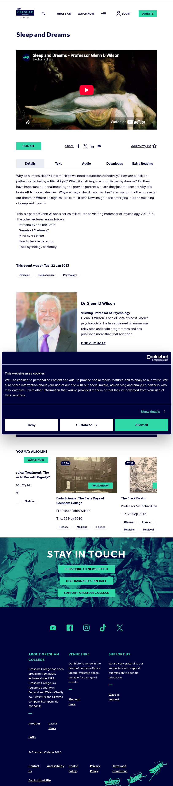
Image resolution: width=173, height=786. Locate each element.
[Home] (25, 13)
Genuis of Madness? (34, 230)
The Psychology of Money (38, 247)
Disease (128, 522)
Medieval (148, 529)
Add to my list (141, 146)
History (63, 526)
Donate (148, 13)
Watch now (86, 13)
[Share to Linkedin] (92, 146)
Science (100, 526)
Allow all (141, 425)
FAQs (32, 737)
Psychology (70, 274)
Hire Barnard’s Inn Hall (86, 581)
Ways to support (114, 697)
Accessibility (55, 766)
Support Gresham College (86, 593)
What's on (64, 13)
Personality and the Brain (37, 225)
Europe (146, 522)
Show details (150, 411)
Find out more (93, 343)
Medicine (24, 274)
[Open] (53, 627)
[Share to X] (85, 146)
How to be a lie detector (36, 241)
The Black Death (133, 498)
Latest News (53, 726)
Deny (31, 425)
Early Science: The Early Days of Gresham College (80, 500)
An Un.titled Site (39, 780)
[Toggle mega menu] (103, 13)
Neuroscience (46, 274)
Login (126, 13)
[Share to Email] (99, 146)
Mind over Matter (31, 236)
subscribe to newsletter (86, 569)
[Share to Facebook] (78, 146)
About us (34, 723)
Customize (84, 425)
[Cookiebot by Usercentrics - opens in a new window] (149, 358)
